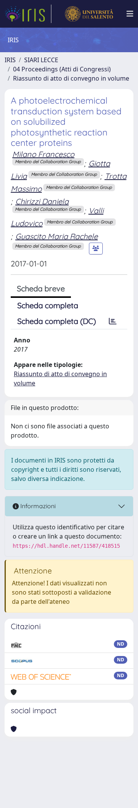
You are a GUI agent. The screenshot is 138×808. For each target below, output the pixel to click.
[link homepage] (28, 14)
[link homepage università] (89, 14)
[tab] (112, 321)
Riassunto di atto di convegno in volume (71, 78)
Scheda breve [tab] (41, 288)
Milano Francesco (43, 154)
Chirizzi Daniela (42, 201)
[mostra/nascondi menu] (130, 14)
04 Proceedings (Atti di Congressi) (62, 69)
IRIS (10, 60)
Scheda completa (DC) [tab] (56, 321)
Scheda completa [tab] (47, 305)
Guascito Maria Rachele (56, 236)
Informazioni (37, 506)
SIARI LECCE (41, 60)
